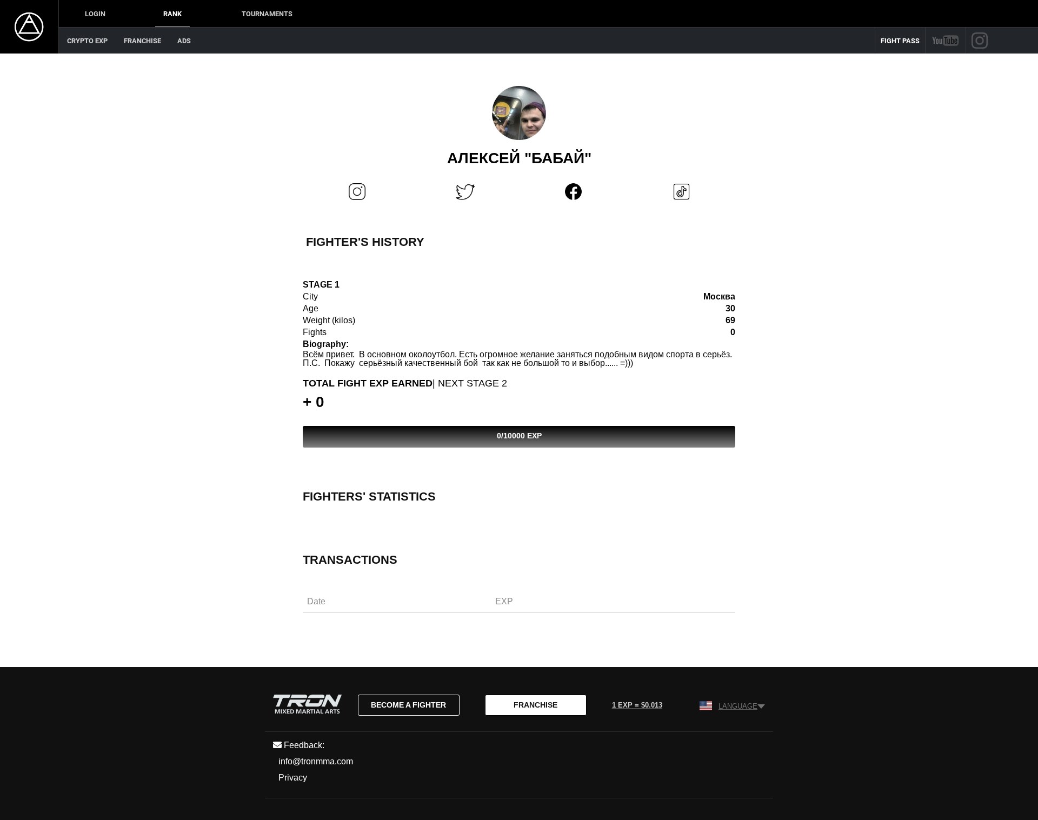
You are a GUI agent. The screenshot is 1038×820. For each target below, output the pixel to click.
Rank (172, 13)
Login (95, 13)
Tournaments (267, 13)
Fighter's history (365, 242)
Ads (184, 40)
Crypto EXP (87, 40)
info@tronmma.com (315, 761)
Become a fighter (408, 705)
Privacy (292, 777)
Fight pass (900, 40)
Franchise (142, 40)
